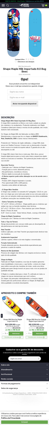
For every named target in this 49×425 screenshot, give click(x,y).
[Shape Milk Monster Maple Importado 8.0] (12, 317)
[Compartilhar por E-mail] (33, 59)
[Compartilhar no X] (31, 59)
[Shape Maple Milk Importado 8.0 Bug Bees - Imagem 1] (24, 32)
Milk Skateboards (24, 66)
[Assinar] (38, 358)
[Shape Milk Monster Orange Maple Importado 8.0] (36, 317)
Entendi (24, 422)
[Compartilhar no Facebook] (26, 59)
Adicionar (16, 333)
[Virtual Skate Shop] (23, 5)
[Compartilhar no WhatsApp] (28, 59)
